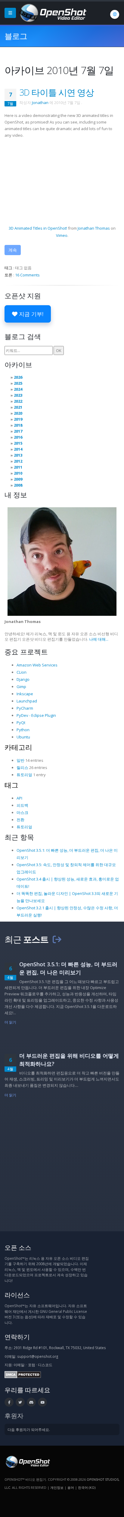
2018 (18, 425)
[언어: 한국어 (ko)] (114, 14)
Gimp (21, 686)
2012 (18, 461)
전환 (20, 819)
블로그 (16, 36)
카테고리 (18, 747)
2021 (18, 407)
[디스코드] (31, 1402)
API (19, 798)
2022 (18, 401)
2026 (18, 377)
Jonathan (40, 102)
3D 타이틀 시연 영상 (56, 92)
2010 (18, 473)
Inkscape (25, 693)
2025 (18, 383)
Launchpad (27, 701)
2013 (18, 455)
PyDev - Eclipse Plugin (36, 715)
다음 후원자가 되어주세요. (29, 1429)
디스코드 (45, 1364)
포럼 (31, 1364)
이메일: (19, 1364)
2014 (18, 449)
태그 (11, 785)
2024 (18, 389)
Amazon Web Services (37, 665)
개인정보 (57, 1487)
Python (23, 729)
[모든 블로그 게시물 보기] (57, 939)
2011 (18, 467)
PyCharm (25, 708)
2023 (18, 395)
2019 (18, 419)
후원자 (14, 1415)
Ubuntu (23, 737)
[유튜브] (42, 1402)
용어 (70, 1487)
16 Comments (27, 275)
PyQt (21, 722)
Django (23, 679)
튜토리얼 (24, 774)
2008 (18, 485)
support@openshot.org (37, 1356)
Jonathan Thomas (94, 228)
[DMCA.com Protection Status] (23, 1374)
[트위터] (20, 1402)
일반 (20, 760)
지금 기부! (30, 313)
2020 (18, 413)
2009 (18, 479)
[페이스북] (9, 1402)
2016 (18, 437)
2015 (18, 443)
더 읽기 (10, 1022)
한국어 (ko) (86, 1487)
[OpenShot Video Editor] (52, 12)
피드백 (22, 805)
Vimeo (61, 235)
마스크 (22, 812)
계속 (12, 250)
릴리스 (22, 767)
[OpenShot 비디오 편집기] (27, 1461)
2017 (18, 431)
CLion (21, 672)
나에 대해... (98, 639)
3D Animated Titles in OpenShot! (38, 228)
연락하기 (17, 1336)
